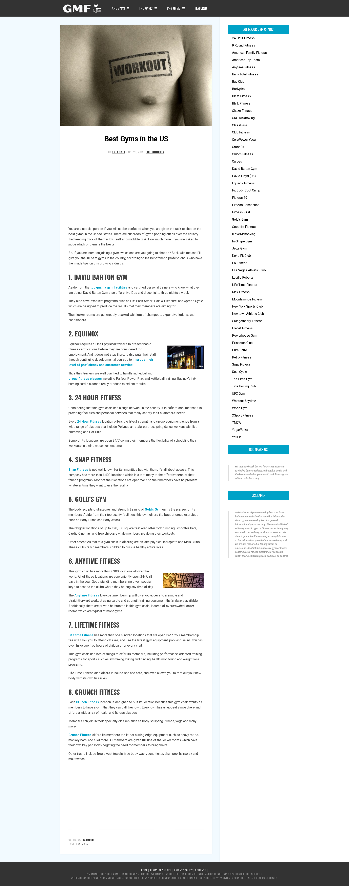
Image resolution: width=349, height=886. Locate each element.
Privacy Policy (183, 870)
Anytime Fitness (243, 67)
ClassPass (240, 125)
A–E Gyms (118, 8)
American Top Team (246, 60)
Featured (201, 8)
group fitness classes (85, 379)
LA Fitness (239, 263)
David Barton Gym (244, 169)
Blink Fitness (241, 103)
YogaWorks (240, 430)
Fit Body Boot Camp (246, 190)
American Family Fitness (249, 53)
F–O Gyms (145, 8)
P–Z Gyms (173, 8)
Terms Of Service (161, 870)
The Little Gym (242, 379)
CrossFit (238, 147)
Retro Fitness (241, 357)
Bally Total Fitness (245, 74)
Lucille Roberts (242, 277)
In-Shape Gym (242, 241)
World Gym (239, 408)
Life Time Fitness (244, 285)
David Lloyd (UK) (244, 176)
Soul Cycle (239, 372)
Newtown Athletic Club (248, 314)
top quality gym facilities (108, 287)
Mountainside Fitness (247, 299)
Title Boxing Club (244, 386)
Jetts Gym (239, 248)
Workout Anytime (244, 401)
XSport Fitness (242, 415)
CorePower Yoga (244, 140)
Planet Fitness (242, 328)
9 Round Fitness (243, 45)
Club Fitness (241, 132)
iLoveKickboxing (243, 234)
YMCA (236, 422)
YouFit (236, 437)
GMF (81, 9)
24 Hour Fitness (89, 421)
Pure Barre (239, 350)
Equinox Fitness (243, 183)
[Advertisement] (136, 194)
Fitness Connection (245, 205)
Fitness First (241, 212)
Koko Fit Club (241, 256)
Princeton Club (242, 343)
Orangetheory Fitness (247, 321)
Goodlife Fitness (244, 227)
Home (144, 870)
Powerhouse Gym (244, 335)
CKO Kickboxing (243, 118)
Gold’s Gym (240, 219)
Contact (200, 870)
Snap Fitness (78, 470)
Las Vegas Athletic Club (249, 270)
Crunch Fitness (87, 702)
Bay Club (238, 82)
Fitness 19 (239, 198)
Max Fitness (241, 292)
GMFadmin (118, 152)
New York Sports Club (247, 306)
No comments (155, 152)
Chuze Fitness (242, 111)
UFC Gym (238, 393)
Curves (237, 161)
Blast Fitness (241, 96)
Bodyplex (238, 89)
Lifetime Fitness (81, 635)
